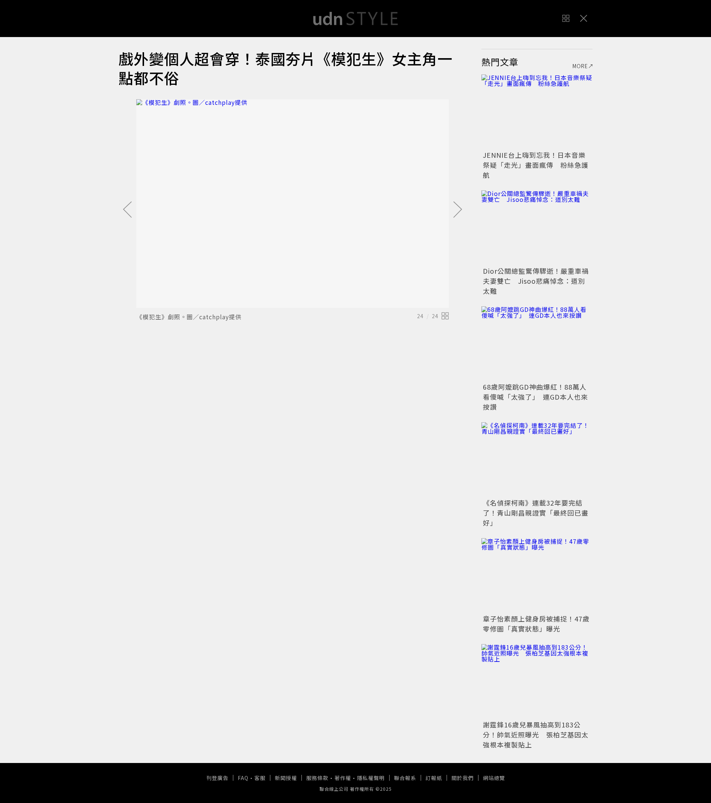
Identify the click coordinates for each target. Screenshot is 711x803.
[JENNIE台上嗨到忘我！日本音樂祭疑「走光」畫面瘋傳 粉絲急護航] (536, 111)
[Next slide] (458, 210)
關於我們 (462, 778)
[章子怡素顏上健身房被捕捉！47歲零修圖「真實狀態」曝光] (536, 575)
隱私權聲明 (371, 777)
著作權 (342, 777)
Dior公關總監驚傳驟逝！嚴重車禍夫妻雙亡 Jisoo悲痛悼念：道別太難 (536, 281)
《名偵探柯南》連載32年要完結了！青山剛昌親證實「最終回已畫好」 (535, 512)
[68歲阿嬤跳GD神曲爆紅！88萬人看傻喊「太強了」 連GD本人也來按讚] (536, 343)
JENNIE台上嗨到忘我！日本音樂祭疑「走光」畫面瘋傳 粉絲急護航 (535, 165)
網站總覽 (494, 778)
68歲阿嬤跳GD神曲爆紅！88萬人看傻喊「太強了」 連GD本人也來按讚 (535, 397)
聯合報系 (405, 778)
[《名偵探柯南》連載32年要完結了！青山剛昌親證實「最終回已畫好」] (536, 459)
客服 (260, 777)
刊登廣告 (217, 778)
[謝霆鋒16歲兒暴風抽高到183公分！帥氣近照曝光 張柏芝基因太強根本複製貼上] (536, 681)
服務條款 (317, 777)
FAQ (243, 777)
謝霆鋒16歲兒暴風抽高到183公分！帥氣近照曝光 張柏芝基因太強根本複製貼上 (535, 734)
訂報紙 (433, 778)
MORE (580, 66)
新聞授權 (286, 778)
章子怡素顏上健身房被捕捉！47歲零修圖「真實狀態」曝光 (536, 623)
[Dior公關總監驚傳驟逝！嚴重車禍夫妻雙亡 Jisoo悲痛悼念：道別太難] (536, 227)
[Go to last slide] (127, 210)
